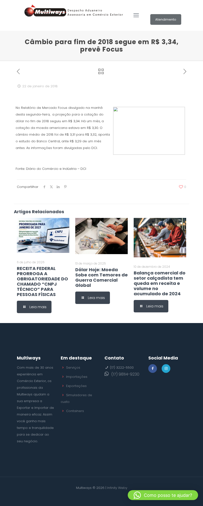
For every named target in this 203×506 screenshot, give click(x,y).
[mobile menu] (136, 15)
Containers (75, 411)
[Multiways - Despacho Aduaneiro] (74, 15)
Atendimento (165, 19)
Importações (76, 376)
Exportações (76, 386)
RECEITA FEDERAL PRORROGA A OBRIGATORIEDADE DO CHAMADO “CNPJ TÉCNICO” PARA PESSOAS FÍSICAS (42, 281)
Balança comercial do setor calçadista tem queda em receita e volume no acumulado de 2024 (159, 283)
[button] (163, 495)
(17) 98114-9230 (125, 374)
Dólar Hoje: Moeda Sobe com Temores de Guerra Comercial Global (101, 277)
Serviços (73, 367)
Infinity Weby (117, 487)
